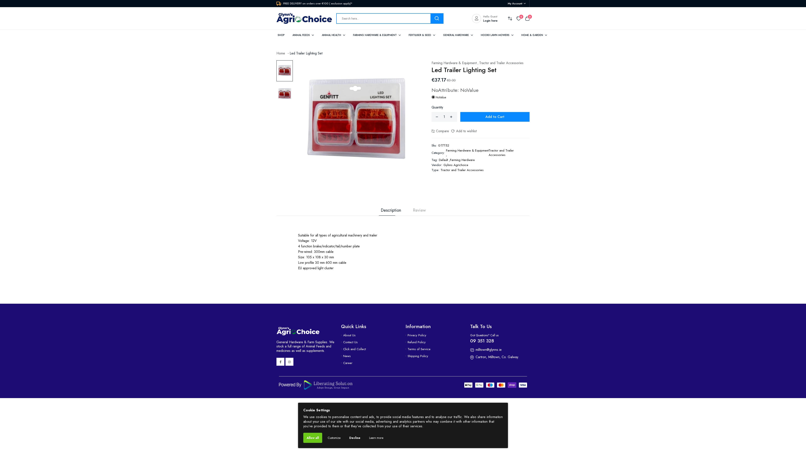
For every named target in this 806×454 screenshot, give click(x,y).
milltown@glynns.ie (489, 349)
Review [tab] (419, 210)
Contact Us (350, 342)
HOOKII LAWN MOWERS (495, 35)
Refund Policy (417, 342)
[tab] (284, 70)
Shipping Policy (418, 356)
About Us (349, 335)
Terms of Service (419, 349)
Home (280, 53)
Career (347, 363)
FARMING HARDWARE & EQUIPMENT (375, 35)
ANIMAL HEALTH (332, 35)
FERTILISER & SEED (420, 35)
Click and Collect (354, 349)
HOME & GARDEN (532, 35)
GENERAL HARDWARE (456, 35)
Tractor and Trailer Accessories (462, 170)
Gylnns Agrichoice (456, 165)
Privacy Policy (417, 335)
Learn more (376, 438)
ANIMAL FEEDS (301, 35)
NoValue (440, 97)
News (347, 356)
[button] (440, 131)
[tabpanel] (356, 121)
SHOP (281, 35)
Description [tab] (391, 210)
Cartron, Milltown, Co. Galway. (497, 357)
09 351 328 (482, 340)
